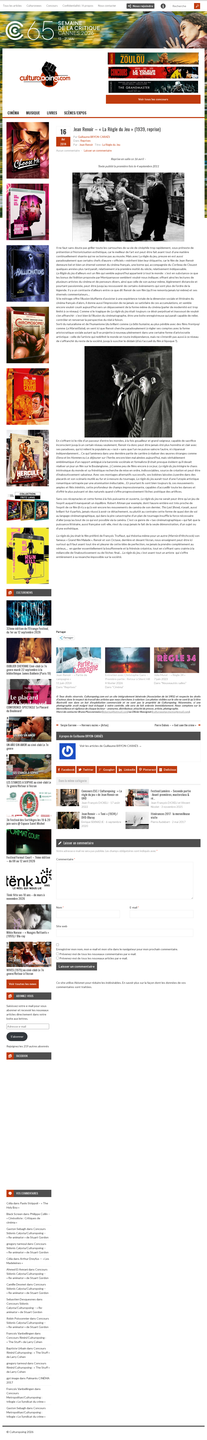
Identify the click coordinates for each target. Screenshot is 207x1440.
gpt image (12, 1378)
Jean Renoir (86, 144)
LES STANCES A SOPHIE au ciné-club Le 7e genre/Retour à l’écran (28, 784)
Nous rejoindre (143, 6)
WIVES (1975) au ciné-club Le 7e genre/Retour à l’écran (25, 972)
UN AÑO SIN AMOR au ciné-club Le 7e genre (27, 746)
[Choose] (27, 177)
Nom (60, 907)
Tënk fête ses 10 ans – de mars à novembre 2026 (25, 897)
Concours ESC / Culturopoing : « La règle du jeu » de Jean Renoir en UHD (101, 794)
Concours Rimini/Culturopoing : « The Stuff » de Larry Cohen (28, 1352)
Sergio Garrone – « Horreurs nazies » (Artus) (84, 725)
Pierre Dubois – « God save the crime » (175, 725)
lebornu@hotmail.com (114, 711)
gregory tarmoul (16, 1243)
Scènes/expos (75, 112)
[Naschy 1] (27, 423)
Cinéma (13, 112)
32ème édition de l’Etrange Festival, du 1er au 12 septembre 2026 (27, 630)
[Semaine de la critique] (103, 29)
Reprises (85, 140)
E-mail (134, 907)
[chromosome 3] (27, 362)
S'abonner (17, 1036)
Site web (61, 926)
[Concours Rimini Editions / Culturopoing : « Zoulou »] (153, 59)
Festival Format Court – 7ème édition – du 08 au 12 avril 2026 (28, 859)
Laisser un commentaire (98, 150)
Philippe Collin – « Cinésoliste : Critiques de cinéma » (28, 1218)
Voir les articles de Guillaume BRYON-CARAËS (111, 745)
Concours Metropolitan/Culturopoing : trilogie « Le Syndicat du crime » (25, 1397)
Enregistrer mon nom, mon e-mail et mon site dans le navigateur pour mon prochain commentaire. (117, 949)
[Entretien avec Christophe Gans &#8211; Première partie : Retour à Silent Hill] (127, 660)
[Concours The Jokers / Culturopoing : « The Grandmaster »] (153, 87)
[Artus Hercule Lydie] (27, 485)
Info (163, 6)
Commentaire (65, 859)
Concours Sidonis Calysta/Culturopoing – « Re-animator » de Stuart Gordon (27, 1233)
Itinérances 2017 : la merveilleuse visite (170, 815)
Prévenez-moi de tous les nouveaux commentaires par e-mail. (97, 954)
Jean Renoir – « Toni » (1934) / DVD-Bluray (99, 815)
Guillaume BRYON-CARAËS (94, 136)
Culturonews (33, 5)
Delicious (170, 769)
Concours (52, 5)
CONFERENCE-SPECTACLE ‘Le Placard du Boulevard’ (27, 709)
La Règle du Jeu (111, 144)
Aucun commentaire (68, 150)
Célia (9, 1203)
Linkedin (129, 769)
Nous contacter (107, 5)
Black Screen (14, 1214)
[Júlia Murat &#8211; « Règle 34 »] (176, 660)
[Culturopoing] (45, 93)
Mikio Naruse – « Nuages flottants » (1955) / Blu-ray (27, 934)
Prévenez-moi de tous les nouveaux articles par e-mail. (93, 958)
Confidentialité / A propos (77, 5)
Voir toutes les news (22, 984)
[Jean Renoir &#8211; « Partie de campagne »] (78, 660)
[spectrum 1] (27, 583)
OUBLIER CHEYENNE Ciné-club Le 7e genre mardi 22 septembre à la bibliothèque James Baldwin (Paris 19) (28, 669)
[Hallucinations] (27, 300)
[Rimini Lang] (27, 521)
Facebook (68, 769)
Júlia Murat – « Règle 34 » (169, 675)
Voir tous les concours (153, 99)
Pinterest (149, 769)
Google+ (109, 769)
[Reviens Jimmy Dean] (27, 239)
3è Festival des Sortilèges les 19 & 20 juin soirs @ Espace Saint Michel (28, 821)
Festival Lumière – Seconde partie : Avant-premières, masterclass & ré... (171, 794)
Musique (33, 112)
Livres (52, 112)
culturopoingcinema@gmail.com (170, 711)
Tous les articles (12, 5)
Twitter (88, 769)
